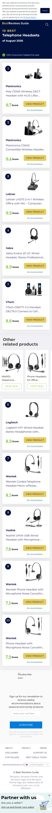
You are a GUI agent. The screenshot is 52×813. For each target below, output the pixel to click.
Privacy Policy (30, 17)
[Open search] (47, 24)
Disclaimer (11, 752)
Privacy (26, 748)
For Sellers (12, 757)
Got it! (45, 11)
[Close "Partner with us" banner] (49, 795)
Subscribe (26, 725)
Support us (40, 752)
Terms (43, 748)
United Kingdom (36, 765)
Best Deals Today (36, 757)
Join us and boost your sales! (17, 807)
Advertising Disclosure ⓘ (13, 765)
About (9, 748)
